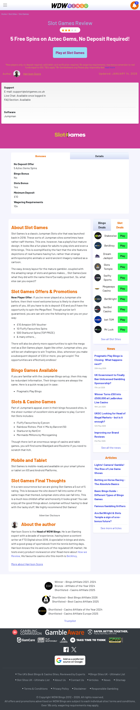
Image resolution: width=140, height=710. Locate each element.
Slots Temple (108, 266)
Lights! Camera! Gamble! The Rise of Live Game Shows (109, 468)
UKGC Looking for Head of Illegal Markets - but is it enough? (109, 419)
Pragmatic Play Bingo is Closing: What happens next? (108, 361)
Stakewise (110, 235)
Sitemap (120, 680)
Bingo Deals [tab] (102, 225)
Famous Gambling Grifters (109, 506)
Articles (94, 680)
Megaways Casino (109, 288)
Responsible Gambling (105, 688)
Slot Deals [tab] (120, 225)
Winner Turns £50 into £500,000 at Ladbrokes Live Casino (108, 400)
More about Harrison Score (27, 564)
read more (110, 67)
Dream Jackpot (108, 255)
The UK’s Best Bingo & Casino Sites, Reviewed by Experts (51, 674)
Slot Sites (13, 14)
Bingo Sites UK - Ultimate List (107, 674)
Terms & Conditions (36, 688)
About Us (60, 680)
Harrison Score (32, 74)
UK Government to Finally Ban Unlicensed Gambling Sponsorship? (109, 381)
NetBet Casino (107, 309)
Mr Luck (109, 329)
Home (4, 14)
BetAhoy (72, 556)
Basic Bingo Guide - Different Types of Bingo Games (109, 495)
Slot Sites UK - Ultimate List (33, 680)
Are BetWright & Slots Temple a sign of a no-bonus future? (107, 517)
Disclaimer (80, 688)
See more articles (111, 528)
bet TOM (109, 319)
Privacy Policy (61, 688)
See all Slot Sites (111, 339)
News (107, 680)
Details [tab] (99, 156)
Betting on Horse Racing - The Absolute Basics (109, 482)
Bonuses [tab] (40, 156)
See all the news (111, 447)
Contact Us (77, 680)
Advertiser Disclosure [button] (49, 515)
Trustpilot (70, 620)
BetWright (110, 298)
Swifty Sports (108, 277)
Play (122, 235)
